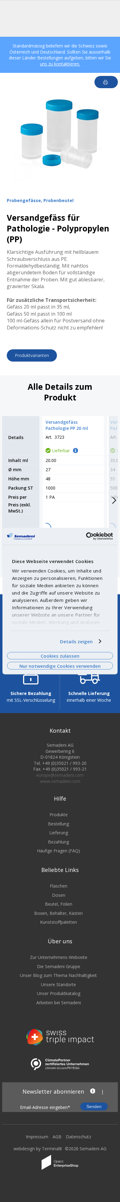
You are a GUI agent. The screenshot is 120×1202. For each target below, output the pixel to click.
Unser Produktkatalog (58, 993)
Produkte (59, 814)
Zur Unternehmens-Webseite (58, 957)
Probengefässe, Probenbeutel (40, 200)
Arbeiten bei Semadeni (58, 1002)
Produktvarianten (32, 355)
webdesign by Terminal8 (38, 1148)
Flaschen (58, 886)
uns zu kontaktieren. (60, 64)
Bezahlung (58, 842)
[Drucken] (106, 82)
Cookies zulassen (60, 656)
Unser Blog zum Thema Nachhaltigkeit (58, 975)
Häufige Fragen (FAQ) (58, 851)
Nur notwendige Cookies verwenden (60, 666)
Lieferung (58, 833)
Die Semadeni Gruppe (58, 966)
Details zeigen (76, 641)
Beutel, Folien (58, 904)
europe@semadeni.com (60, 775)
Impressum (37, 1137)
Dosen (58, 895)
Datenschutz (78, 1137)
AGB (57, 1137)
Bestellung (58, 824)
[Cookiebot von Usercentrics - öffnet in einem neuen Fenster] (86, 536)
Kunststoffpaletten (58, 922)
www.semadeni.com (60, 781)
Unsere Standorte (58, 984)
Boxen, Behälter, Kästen (58, 913)
